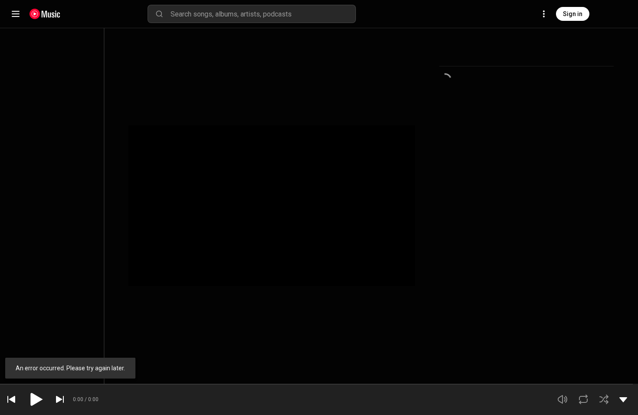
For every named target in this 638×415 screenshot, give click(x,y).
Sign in (572, 13)
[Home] (45, 14)
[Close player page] (623, 399)
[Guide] (15, 14)
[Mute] (562, 399)
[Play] (35, 399)
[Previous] (11, 399)
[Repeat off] (583, 399)
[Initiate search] (159, 14)
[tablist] (526, 55)
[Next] (60, 399)
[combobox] (263, 14)
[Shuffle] (604, 399)
